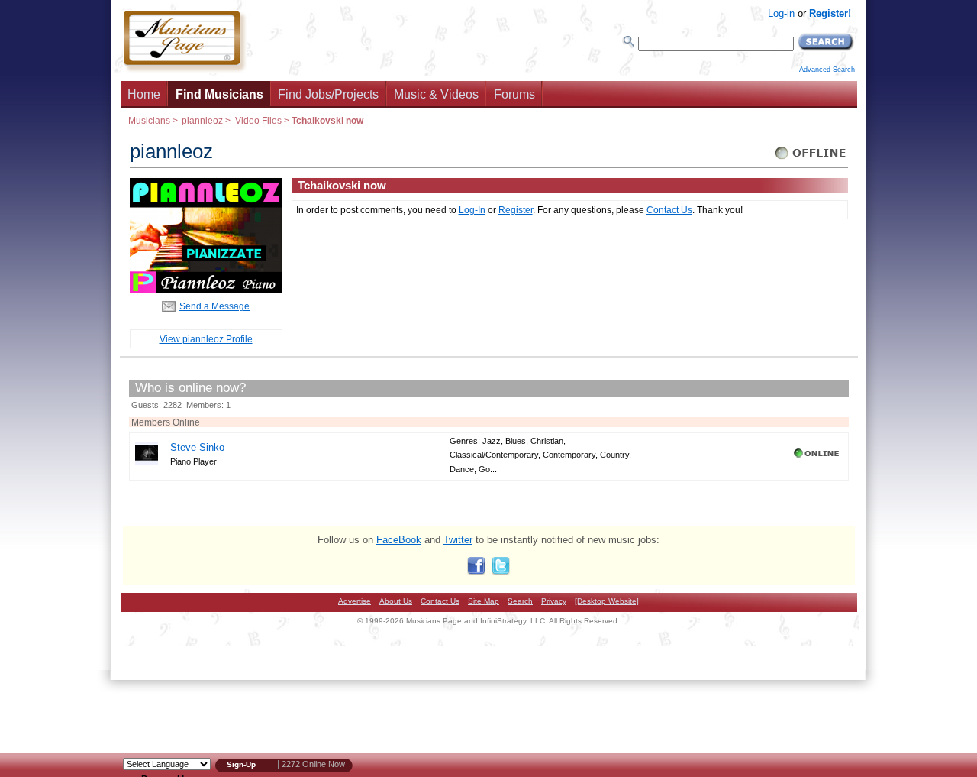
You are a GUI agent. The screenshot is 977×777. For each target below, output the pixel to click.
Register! (830, 13)
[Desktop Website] (607, 601)
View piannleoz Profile (206, 339)
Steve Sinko (197, 447)
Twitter (457, 540)
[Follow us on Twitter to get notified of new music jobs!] (501, 572)
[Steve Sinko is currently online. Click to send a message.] (818, 457)
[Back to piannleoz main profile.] (206, 289)
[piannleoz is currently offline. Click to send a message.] (811, 159)
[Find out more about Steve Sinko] (146, 461)
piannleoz (202, 120)
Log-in (781, 13)
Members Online (165, 422)
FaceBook (398, 540)
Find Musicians (219, 94)
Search (520, 601)
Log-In (472, 210)
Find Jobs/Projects (328, 94)
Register (515, 210)
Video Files (258, 120)
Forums (514, 94)
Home (143, 94)
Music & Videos (436, 94)
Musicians (149, 120)
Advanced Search (827, 69)
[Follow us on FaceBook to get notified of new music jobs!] (476, 572)
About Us (395, 601)
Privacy (553, 601)
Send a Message (214, 306)
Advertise (354, 601)
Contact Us (669, 210)
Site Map (483, 601)
